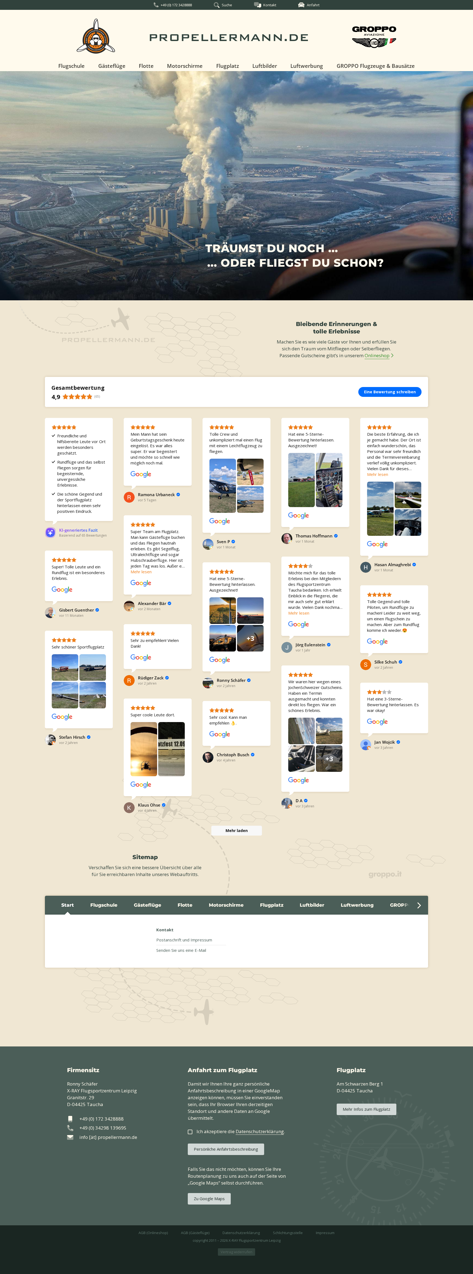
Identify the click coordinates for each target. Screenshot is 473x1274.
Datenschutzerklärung (241, 1232)
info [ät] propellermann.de (108, 1137)
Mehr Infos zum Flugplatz (366, 1109)
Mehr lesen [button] (377, 474)
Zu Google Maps (209, 1198)
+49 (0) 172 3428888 (176, 4)
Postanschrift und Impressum (184, 940)
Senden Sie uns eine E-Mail (181, 950)
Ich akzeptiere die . (241, 1131)
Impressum (325, 1232)
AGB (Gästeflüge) (195, 1232)
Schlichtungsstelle (288, 1232)
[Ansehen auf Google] (141, 474)
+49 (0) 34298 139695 (102, 1128)
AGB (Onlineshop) (153, 1232)
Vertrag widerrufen (236, 1251)
